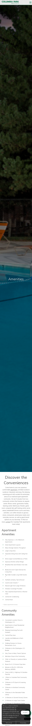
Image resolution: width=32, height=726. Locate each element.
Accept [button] (25, 712)
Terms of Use (9, 722)
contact (8, 522)
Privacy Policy (23, 722)
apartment (13, 490)
